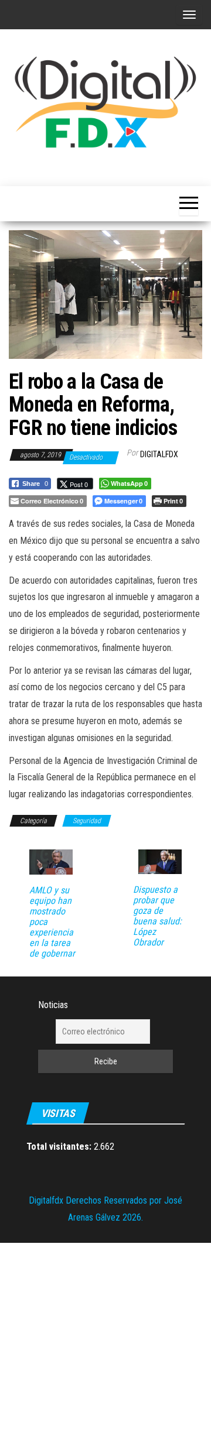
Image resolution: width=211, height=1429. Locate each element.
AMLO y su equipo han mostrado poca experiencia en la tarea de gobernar (52, 922)
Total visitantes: (60, 1146)
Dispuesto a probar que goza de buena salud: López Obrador (157, 916)
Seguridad (87, 821)
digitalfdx (159, 454)
